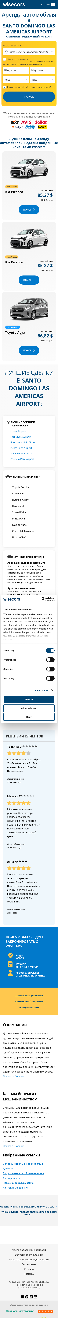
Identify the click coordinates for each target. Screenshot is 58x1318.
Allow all (29, 699)
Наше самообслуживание (18, 1183)
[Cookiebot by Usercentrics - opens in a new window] (42, 599)
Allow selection (29, 708)
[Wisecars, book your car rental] (14, 4)
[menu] (53, 4)
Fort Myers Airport (20, 437)
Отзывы (29, 1269)
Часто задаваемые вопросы (29, 1250)
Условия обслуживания (29, 1254)
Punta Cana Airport (21, 448)
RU (42, 4)
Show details (41, 690)
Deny (29, 717)
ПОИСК (27, 209)
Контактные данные (15, 1187)
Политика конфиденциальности (29, 1259)
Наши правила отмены (29, 1007)
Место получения (12, 45)
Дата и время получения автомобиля (22, 64)
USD (48, 4)
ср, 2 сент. (39, 70)
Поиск (29, 96)
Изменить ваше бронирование (29, 1001)
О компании (29, 1264)
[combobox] (5, 79)
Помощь (29, 1274)
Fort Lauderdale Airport (23, 442)
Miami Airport (18, 431)
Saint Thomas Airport (22, 453)
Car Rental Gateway (30, 1287)
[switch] (50, 659)
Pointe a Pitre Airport (22, 459)
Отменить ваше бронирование (29, 995)
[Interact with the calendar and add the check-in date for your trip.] (16, 70)
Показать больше (13, 1076)
